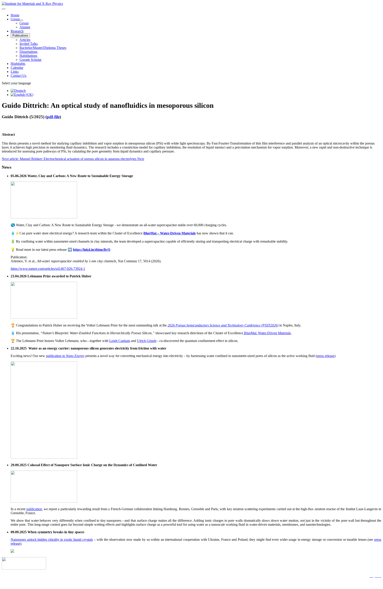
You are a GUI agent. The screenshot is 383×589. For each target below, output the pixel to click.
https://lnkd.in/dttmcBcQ (91, 249)
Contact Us (18, 75)
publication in (65, 356)
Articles (25, 40)
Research (17, 31)
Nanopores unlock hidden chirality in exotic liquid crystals (52, 539)
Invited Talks (29, 44)
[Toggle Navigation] (3, 9)
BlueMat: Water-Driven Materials (267, 333)
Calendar (17, 68)
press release (325, 356)
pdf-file (53, 116)
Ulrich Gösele (146, 341)
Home (15, 15)
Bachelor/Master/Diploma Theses (43, 48)
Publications (20, 35)
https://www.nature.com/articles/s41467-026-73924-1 (48, 268)
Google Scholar (30, 60)
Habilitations (28, 56)
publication (34, 509)
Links (15, 71)
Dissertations (28, 52)
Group (15, 19)
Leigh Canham (119, 341)
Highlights (18, 64)
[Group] (21, 20)
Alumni (25, 27)
